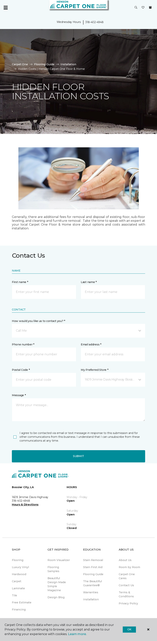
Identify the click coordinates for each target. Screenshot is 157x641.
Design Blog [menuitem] (56, 597)
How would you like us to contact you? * (38, 321)
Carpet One (20, 64)
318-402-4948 (94, 22)
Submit (78, 456)
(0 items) (150, 7)
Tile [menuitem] (14, 595)
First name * (20, 282)
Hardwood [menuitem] (19, 574)
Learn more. (77, 634)
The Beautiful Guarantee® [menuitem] (92, 583)
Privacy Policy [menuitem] (128, 603)
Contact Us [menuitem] (126, 585)
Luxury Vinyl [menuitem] (20, 567)
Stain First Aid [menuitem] (92, 567)
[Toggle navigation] (5, 7)
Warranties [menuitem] (90, 592)
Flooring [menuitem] (17, 560)
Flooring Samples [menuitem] (53, 569)
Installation (68, 64)
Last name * (89, 282)
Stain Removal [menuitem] (93, 560)
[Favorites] (143, 7)
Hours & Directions (25, 504)
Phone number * (23, 344)
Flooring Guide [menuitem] (93, 574)
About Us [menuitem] (125, 560)
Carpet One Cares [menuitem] (127, 576)
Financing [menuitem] (19, 609)
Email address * (91, 344)
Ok (129, 629)
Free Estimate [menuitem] (21, 602)
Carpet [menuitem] (16, 581)
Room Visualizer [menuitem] (58, 560)
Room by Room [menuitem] (129, 567)
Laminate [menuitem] (18, 588)
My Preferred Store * (94, 369)
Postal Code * (21, 369)
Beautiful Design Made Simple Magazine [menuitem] (56, 584)
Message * (19, 395)
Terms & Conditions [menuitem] (126, 594)
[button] (136, 7)
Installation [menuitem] (91, 599)
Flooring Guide (44, 64)
